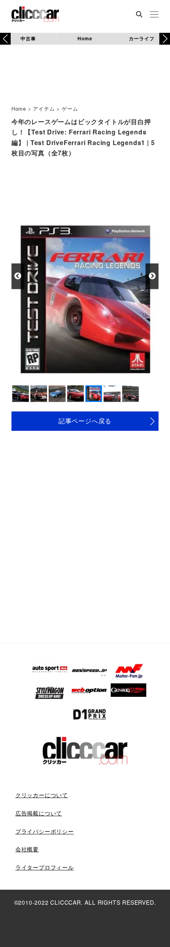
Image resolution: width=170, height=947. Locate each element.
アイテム (44, 108)
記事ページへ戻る (85, 420)
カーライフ (141, 38)
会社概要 (27, 849)
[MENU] (154, 15)
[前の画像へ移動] (18, 276)
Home (84, 38)
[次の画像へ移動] (152, 276)
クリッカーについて (41, 795)
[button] (164, 38)
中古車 (28, 38)
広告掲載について (38, 813)
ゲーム (70, 108)
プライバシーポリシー (44, 831)
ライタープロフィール (44, 867)
